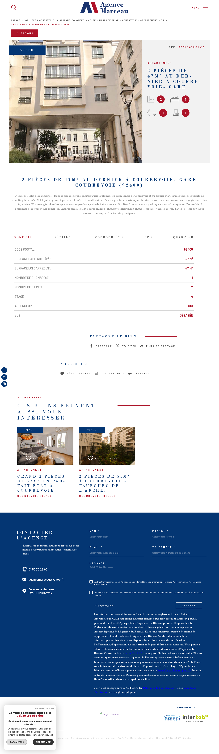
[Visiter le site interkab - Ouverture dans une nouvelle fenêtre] (195, 718)
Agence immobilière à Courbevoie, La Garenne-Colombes (47, 20)
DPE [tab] (148, 237)
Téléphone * (163, 547)
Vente (92, 20)
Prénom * (160, 531)
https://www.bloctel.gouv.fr (173, 670)
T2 (162, 20)
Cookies (187, 738)
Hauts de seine (109, 20)
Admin (151, 738)
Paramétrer (17, 742)
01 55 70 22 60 (38, 569)
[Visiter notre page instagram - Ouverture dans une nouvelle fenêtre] (4, 384)
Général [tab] (23, 237)
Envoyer (189, 605)
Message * (98, 563)
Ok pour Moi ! (43, 742)
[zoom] (75, 101)
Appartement (149, 20)
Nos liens (161, 738)
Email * (96, 547)
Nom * (94, 531)
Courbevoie (129, 20)
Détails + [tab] (64, 237)
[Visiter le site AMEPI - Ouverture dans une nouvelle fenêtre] (172, 718)
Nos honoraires (108, 738)
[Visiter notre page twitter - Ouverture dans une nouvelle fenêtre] (4, 377)
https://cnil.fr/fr (134, 653)
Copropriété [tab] (109, 237)
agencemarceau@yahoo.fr (46, 579)
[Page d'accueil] (104, 7)
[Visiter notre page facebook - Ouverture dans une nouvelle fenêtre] (4, 370)
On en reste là (42, 708)
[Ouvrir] (14, 7)
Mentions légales (138, 738)
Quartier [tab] (183, 237)
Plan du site (123, 738)
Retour (27, 33)
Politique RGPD (174, 738)
